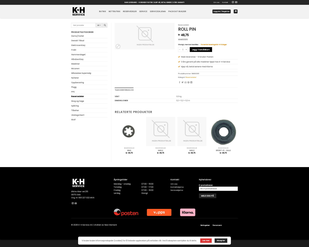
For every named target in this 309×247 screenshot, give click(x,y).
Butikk (102, 11)
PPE (73, 91)
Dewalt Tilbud (77, 40)
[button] (221, 12)
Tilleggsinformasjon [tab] (124, 90)
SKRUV (160, 150)
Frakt (73, 49)
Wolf (73, 119)
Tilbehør (75, 110)
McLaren (75, 68)
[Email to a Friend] (185, 82)
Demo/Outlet (77, 36)
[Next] (237, 137)
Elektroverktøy (78, 45)
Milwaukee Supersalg (81, 73)
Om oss (216, 2)
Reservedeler (130, 11)
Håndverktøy (77, 59)
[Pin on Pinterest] (188, 82)
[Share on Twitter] (182, 82)
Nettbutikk (114, 11)
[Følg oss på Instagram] (233, 2)
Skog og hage (77, 101)
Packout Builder (177, 11)
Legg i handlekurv (201, 49)
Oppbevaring (77, 82)
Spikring (75, 105)
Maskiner (75, 63)
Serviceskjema (158, 11)
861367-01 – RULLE (223, 150)
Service (143, 11)
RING (129, 150)
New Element (110, 224)
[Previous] (115, 137)
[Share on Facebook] (180, 82)
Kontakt (225, 2)
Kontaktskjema (177, 187)
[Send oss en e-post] (236, 2)
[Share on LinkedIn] (191, 82)
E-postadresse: (206, 185)
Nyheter (75, 77)
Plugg (73, 87)
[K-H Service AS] (83, 11)
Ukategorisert (77, 115)
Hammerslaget (78, 54)
